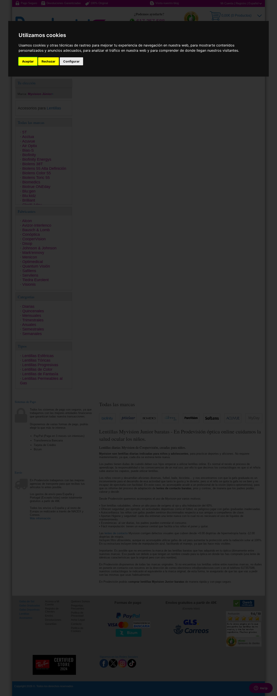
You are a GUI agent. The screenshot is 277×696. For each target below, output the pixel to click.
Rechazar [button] (48, 61)
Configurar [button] (71, 61)
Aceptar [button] (28, 61)
